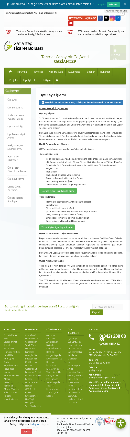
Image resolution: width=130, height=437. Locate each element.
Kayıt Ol (96, 312)
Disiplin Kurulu (10, 335)
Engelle (102, 4)
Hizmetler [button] (38, 71)
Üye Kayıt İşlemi (15, 178)
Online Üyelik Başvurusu (13, 188)
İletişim (47, 80)
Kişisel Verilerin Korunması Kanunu (11, 369)
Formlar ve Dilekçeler (12, 158)
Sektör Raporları (53, 382)
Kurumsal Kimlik (11, 375)
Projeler (13, 80)
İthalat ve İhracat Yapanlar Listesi (15, 117)
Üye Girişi (12, 99)
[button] (57, 80)
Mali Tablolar (52, 379)
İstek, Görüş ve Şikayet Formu (15, 147)
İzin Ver (114, 4)
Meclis (7, 379)
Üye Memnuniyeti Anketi (74, 365)
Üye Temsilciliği (15, 126)
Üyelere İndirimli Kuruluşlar (15, 199)
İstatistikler (51, 365)
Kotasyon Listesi (53, 375)
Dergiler (50, 352)
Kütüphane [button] (74, 71)
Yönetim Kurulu (11, 399)
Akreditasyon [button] (56, 71)
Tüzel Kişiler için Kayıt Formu (57, 227)
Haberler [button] (90, 71)
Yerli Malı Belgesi (33, 406)
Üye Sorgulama (15, 107)
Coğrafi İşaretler (53, 348)
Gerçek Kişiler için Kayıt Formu (57, 191)
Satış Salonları (31, 395)
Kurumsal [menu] (22, 71)
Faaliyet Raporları (54, 355)
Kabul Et (26, 431)
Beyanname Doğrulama (82, 18)
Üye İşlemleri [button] (30, 80)
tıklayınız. (35, 424)
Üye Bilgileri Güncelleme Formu (17, 169)
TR (121, 13)
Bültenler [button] (105, 71)
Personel (8, 395)
